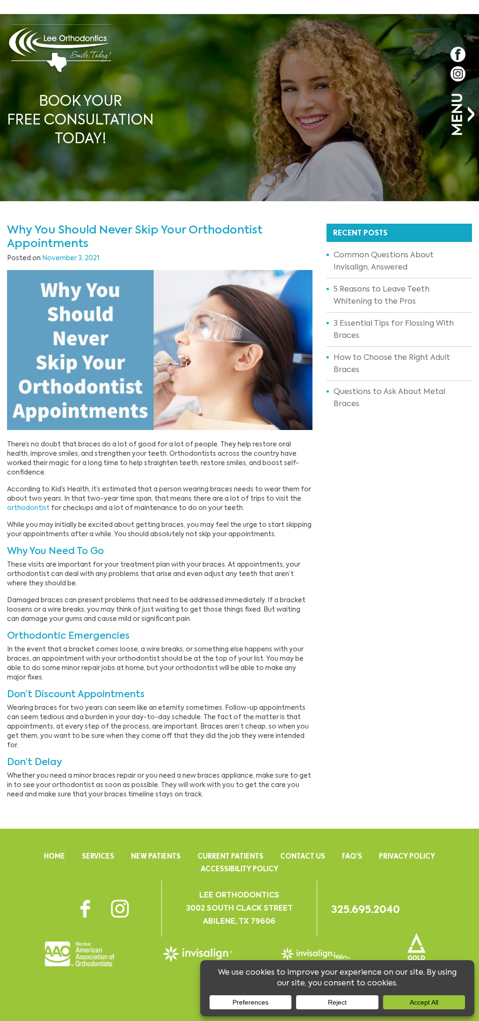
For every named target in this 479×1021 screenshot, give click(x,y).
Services (98, 856)
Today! (80, 119)
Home (54, 856)
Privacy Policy (407, 856)
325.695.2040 (365, 909)
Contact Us (302, 856)
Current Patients (230, 856)
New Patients (156, 856)
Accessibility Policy (239, 869)
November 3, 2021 (70, 258)
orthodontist (28, 507)
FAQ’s (352, 856)
